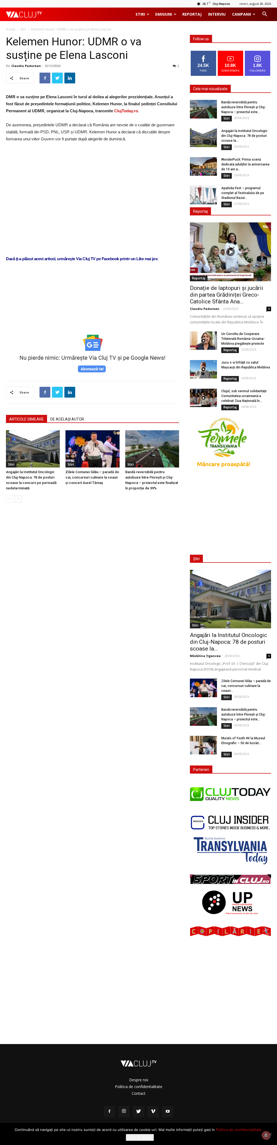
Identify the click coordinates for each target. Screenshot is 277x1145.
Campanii (241, 14)
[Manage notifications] (266, 1135)
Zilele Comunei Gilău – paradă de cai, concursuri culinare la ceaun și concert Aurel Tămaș (92, 477)
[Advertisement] (92, 313)
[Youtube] (167, 1111)
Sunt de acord (140, 1137)
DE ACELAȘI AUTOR (67, 419)
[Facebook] (109, 1111)
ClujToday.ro (126, 111)
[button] (264, 14)
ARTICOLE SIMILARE (26, 419)
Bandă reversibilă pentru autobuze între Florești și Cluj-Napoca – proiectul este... (243, 107)
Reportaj (192, 14)
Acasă (10, 29)
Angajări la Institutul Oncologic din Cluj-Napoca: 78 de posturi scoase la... (244, 136)
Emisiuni (163, 14)
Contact (139, 1093)
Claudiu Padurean (26, 66)
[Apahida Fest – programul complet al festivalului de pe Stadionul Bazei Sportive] (203, 195)
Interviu (217, 14)
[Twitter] (138, 1111)
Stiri (140, 14)
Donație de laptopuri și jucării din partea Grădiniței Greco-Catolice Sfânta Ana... (226, 295)
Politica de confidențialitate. (239, 1129)
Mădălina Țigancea (205, 656)
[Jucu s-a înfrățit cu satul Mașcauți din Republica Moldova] (203, 369)
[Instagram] (123, 1111)
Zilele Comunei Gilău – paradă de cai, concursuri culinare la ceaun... (246, 686)
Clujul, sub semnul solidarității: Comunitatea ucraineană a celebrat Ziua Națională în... (244, 396)
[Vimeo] (153, 1111)
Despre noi (138, 1079)
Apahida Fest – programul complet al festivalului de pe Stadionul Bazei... (242, 193)
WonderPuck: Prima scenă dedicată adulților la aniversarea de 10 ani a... (245, 164)
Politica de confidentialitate (138, 1086)
